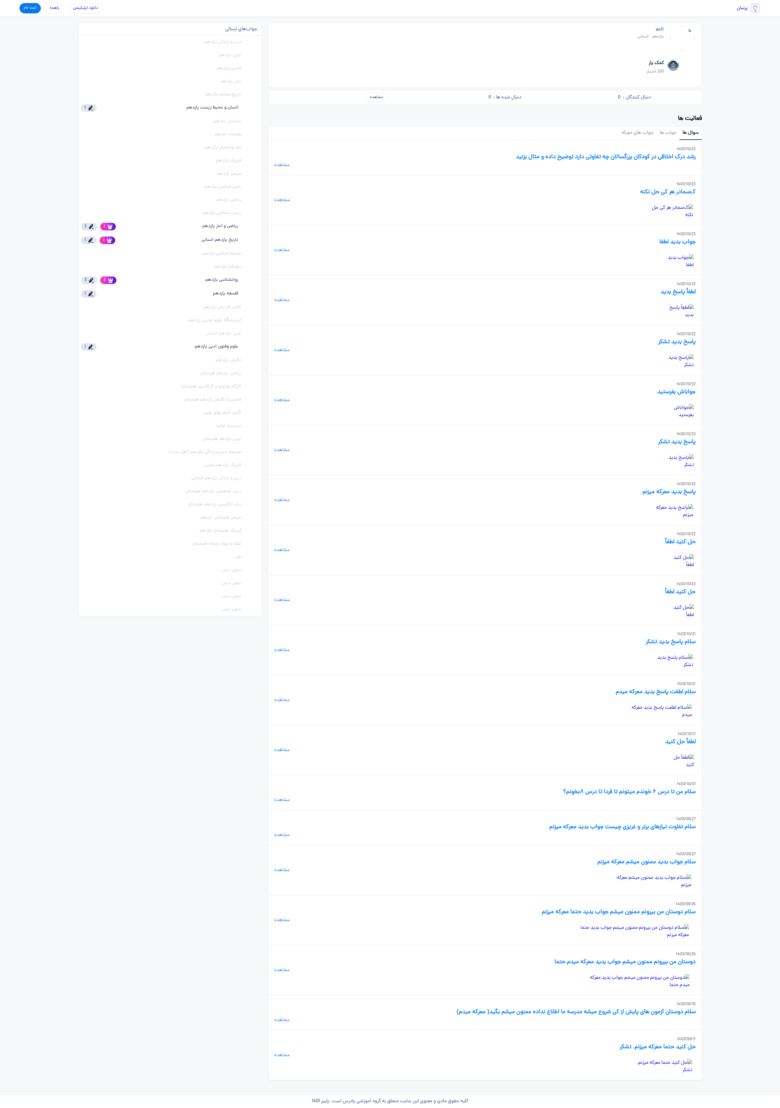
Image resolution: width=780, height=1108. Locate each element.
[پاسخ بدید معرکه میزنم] (671, 511)
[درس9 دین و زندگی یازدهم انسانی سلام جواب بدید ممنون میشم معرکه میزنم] (653, 881)
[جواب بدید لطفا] (678, 261)
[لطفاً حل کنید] (681, 761)
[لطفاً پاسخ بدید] (678, 311)
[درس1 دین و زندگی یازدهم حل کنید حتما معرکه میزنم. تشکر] (662, 1066)
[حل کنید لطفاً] (681, 561)
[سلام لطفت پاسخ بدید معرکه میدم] (660, 711)
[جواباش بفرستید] (677, 411)
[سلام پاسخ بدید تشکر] (672, 661)
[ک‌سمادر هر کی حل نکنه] (670, 211)
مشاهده (376, 97)
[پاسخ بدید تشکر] (677, 361)
